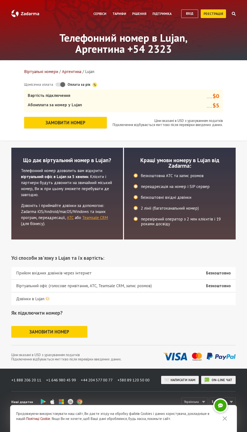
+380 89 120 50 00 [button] (133, 380)
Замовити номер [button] (65, 123)
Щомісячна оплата (38, 84)
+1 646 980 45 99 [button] (61, 380)
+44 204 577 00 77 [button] (97, 380)
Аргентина (71, 71)
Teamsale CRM (95, 217)
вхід (189, 13)
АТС (70, 217)
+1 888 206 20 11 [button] (26, 380)
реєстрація (213, 14)
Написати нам (183, 380)
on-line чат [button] (221, 380)
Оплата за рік (79, 84)
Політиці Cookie (38, 418)
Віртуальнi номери (41, 71)
